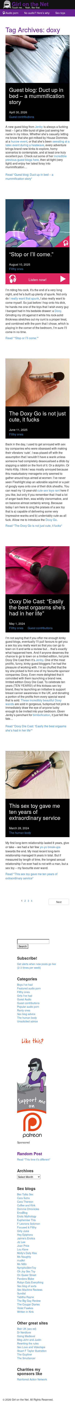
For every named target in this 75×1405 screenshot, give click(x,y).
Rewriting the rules (28, 1343)
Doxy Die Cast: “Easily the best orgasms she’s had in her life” (37, 607)
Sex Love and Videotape (31, 1347)
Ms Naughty (24, 1256)
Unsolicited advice (27, 1021)
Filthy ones (16, 269)
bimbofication (41, 715)
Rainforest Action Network (32, 1379)
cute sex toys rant (48, 490)
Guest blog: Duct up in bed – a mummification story (36, 96)
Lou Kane (22, 1249)
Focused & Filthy (26, 1227)
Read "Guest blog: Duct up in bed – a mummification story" (29, 176)
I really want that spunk (24, 298)
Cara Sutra (23, 1198)
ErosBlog (22, 1212)
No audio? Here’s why (37, 13)
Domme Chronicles (28, 1209)
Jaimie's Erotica (26, 1238)
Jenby (39, 127)
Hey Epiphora (25, 1234)
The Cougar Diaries (28, 1304)
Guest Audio (24, 999)
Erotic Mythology (26, 1216)
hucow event (19, 141)
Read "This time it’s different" (33, 1159)
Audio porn (12, 13)
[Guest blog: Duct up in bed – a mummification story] (37, 58)
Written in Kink (25, 1311)
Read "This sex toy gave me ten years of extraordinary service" (31, 876)
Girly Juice (23, 1231)
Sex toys (60, 13)
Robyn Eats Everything (30, 1282)
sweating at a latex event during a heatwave (37, 143)
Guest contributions (21, 117)
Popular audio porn (28, 1006)
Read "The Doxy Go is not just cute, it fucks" (33, 525)
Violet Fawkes (25, 1308)
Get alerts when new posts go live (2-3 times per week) (36, 965)
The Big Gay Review (29, 1300)
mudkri (21, 1260)
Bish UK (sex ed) (26, 1329)
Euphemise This (26, 1220)
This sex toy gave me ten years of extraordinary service (34, 812)
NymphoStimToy (26, 1267)
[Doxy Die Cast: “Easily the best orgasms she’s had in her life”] (37, 570)
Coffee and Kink (26, 1205)
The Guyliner (24, 1354)
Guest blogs (12, 20)
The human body (20, 833)
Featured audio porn (29, 988)
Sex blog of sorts (26, 1286)
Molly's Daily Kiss (27, 1253)
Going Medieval (26, 1336)
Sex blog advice (26, 1014)
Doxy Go (51, 520)
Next (59, 902)
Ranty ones (23, 1010)
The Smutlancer (26, 1358)
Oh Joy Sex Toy (26, 1271)
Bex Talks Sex (25, 1194)
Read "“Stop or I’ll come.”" (22, 338)
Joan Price (23, 1245)
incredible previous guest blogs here (36, 158)
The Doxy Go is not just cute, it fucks (37, 416)
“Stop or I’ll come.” (31, 254)
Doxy (58, 311)
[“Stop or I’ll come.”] (37, 223)
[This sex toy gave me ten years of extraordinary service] (37, 774)
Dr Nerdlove (24, 1332)
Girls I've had (24, 995)
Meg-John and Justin (29, 1340)
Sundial (21, 1293)
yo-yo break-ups (50, 847)
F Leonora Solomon (28, 1223)
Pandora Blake (25, 1278)
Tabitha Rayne (25, 1297)
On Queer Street (26, 1275)
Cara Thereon (25, 1201)
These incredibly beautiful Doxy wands (33, 702)
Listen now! (37, 279)
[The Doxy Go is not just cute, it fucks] (37, 382)
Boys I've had (25, 984)
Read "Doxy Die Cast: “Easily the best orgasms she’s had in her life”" (35, 728)
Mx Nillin (22, 1264)
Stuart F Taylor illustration (32, 1351)
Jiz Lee (21, 1242)
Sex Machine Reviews (29, 1289)
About (28, 20)
